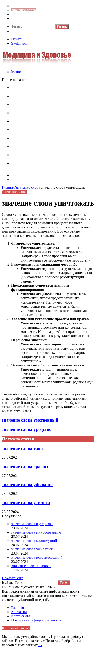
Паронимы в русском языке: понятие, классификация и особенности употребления (47, 98)
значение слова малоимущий (34, 541)
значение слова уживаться (32, 549)
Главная (8, 187)
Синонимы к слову (26, 6)
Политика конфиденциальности (36, 620)
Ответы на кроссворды (29, 18)
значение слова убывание (27, 484)
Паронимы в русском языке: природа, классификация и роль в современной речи (45, 123)
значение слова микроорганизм (36, 532)
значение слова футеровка (32, 524)
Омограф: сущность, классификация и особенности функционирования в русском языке (52, 115)
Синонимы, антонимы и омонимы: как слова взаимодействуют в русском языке (47, 157)
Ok (40, 645)
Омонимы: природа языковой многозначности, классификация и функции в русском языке (48, 132)
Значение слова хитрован (31, 566)
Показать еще (12, 578)
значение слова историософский (37, 557)
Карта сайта (20, 175)
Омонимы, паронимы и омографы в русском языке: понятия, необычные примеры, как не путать (52, 90)
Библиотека (20, 14)
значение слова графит (25, 466)
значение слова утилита (26, 502)
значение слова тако (22, 448)
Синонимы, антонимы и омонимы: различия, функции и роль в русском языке (47, 148)
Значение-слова (23, 10)
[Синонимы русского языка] (37, 64)
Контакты (19, 179)
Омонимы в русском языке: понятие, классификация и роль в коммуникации (43, 106)
